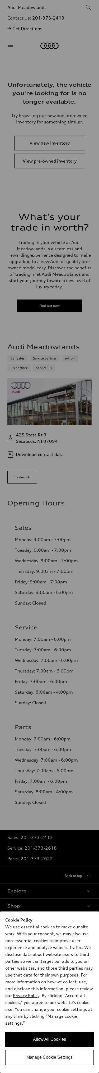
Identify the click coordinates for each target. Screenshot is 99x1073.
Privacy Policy (26, 995)
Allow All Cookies (49, 1039)
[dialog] (49, 992)
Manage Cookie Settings (49, 1057)
